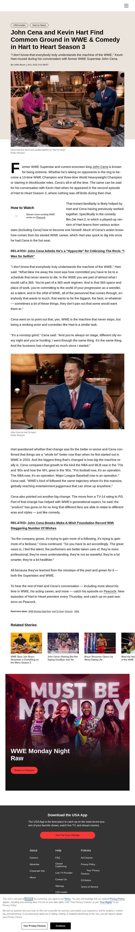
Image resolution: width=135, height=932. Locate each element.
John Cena (100, 167)
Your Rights (106, 902)
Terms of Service (89, 886)
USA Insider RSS (61, 893)
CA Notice (86, 880)
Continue (60, 926)
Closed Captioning (61, 865)
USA (15, 6)
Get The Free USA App (68, 835)
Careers (34, 857)
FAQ (57, 857)
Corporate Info (37, 871)
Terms (67, 899)
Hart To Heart (58, 611)
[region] (67, 913)
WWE (76, 611)
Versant (29, 899)
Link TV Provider (64, 872)
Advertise (34, 864)
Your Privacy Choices (90, 872)
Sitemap (59, 886)
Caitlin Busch (19, 65)
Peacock (40, 217)
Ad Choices (87, 857)
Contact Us (61, 879)
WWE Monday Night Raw (39, 611)
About (33, 877)
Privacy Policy (88, 864)
